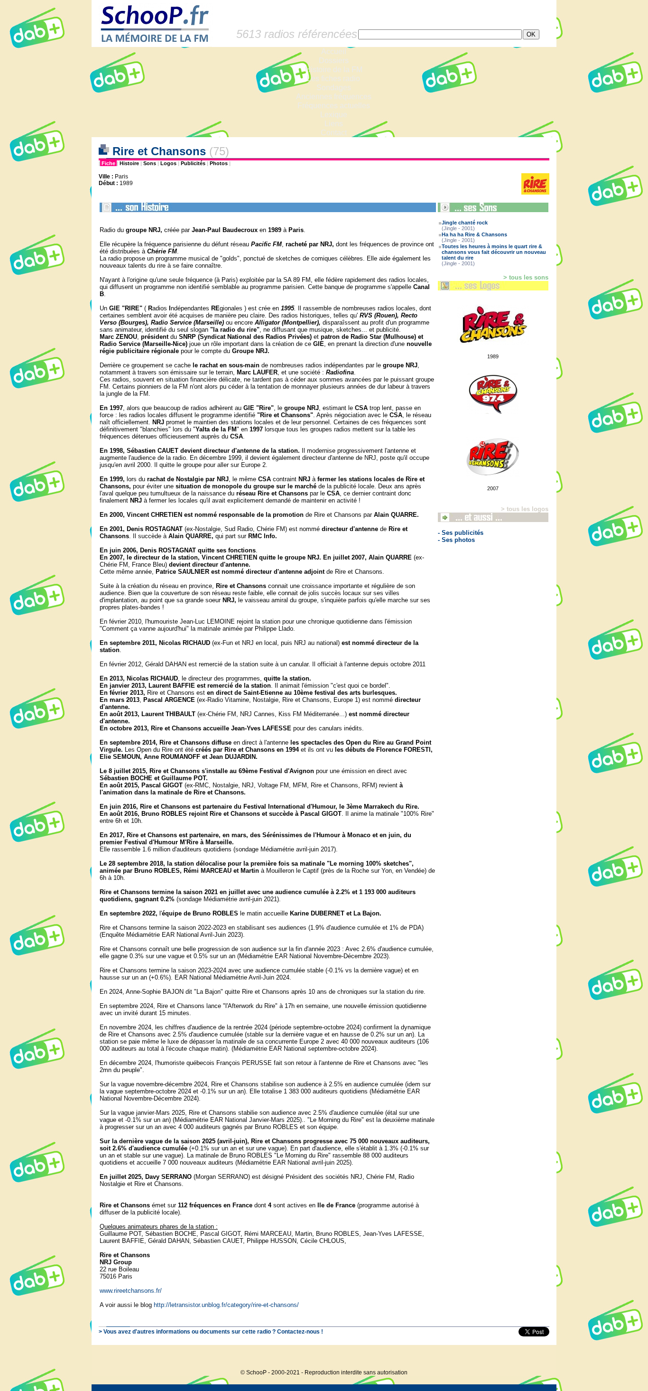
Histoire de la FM (333, 69)
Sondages (333, 88)
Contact (334, 133)
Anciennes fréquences (333, 97)
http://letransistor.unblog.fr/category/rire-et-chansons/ (226, 1304)
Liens (333, 124)
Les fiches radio (333, 79)
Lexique (333, 115)
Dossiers (334, 60)
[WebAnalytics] (537, 1358)
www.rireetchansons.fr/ (131, 1290)
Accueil (333, 51)
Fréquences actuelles (333, 106)
